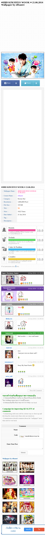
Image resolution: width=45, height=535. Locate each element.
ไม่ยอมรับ (39, 529)
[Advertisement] (22, 29)
